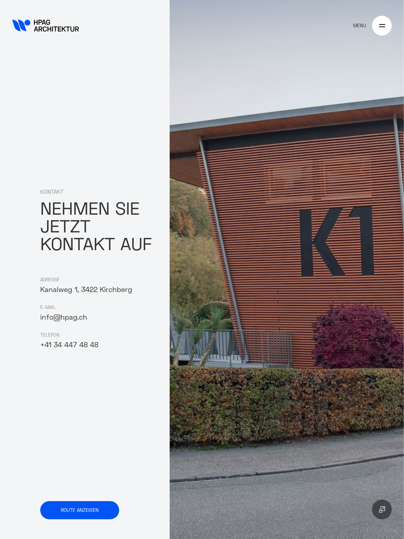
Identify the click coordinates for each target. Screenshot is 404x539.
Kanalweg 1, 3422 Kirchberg (86, 289)
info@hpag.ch (63, 317)
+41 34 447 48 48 (69, 345)
